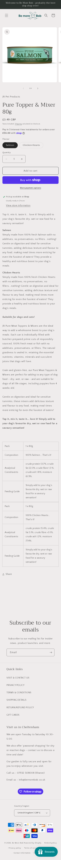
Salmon (10, 145)
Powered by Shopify (32, 843)
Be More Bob (17, 843)
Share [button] (9, 574)
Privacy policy (15, 848)
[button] (6, 15)
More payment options (30, 188)
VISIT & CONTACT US (18, 678)
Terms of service (31, 848)
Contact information (22, 853)
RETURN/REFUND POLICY (20, 707)
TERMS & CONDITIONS (19, 692)
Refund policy (50, 843)
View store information (18, 205)
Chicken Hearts (33, 146)
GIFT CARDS (13, 715)
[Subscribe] (50, 652)
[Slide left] (23, 88)
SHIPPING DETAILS (17, 700)
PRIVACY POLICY (15, 685)
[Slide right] (37, 88)
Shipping (18, 124)
